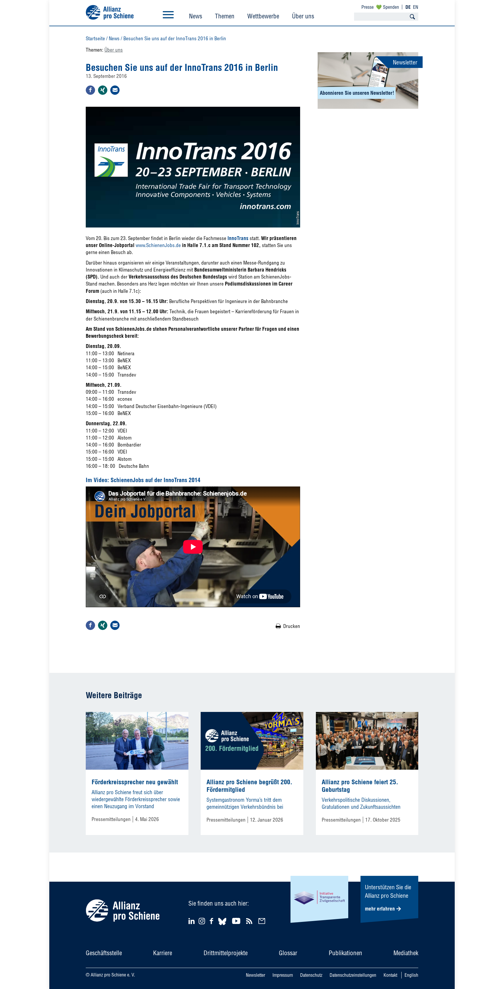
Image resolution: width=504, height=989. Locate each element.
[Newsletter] (262, 921)
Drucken (291, 626)
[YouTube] (237, 921)
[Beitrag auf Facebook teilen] (90, 90)
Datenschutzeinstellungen (353, 975)
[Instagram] (202, 922)
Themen (225, 16)
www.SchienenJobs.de (158, 245)
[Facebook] (212, 921)
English (411, 975)
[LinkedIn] (192, 921)
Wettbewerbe (263, 16)
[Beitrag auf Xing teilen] (102, 90)
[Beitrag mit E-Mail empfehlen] (115, 90)
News (195, 16)
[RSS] (250, 921)
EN (415, 7)
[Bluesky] (222, 926)
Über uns (303, 16)
